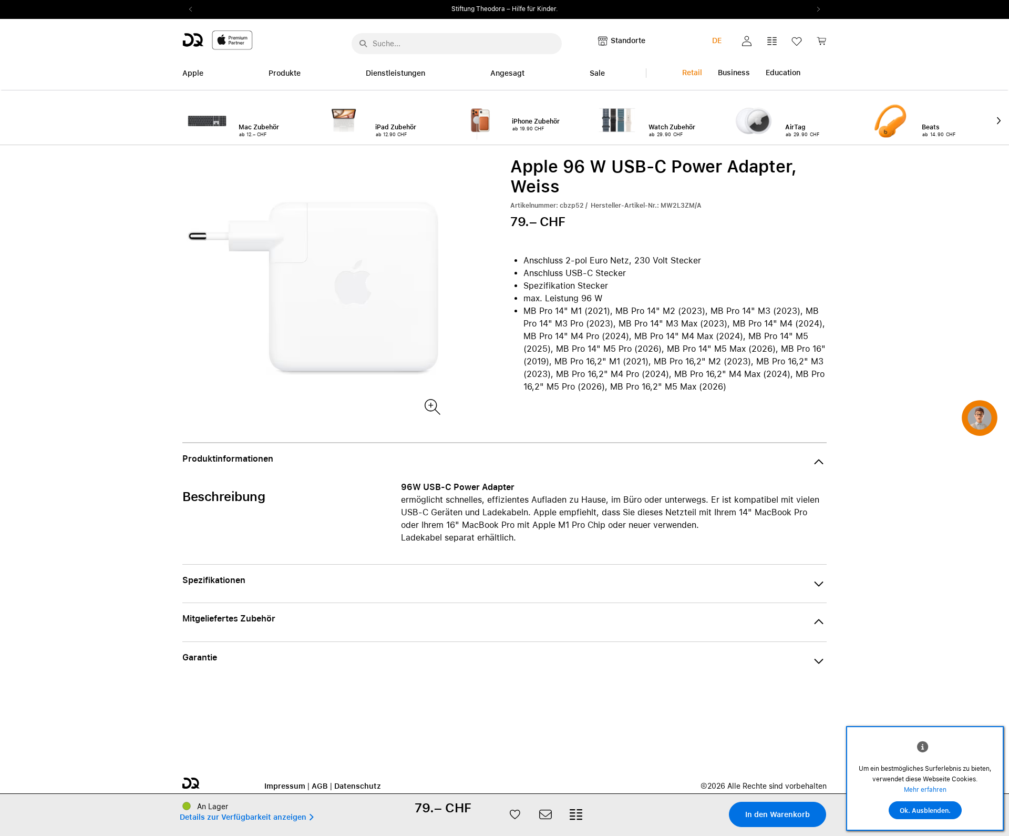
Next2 (815, 9)
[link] (821, 43)
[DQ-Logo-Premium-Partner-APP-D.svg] (217, 39)
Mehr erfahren (925, 789)
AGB (320, 786)
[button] (747, 41)
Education (783, 72)
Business (734, 72)
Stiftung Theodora (478, 9)
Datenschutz (357, 786)
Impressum (284, 786)
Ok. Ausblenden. (925, 810)
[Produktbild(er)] (431, 406)
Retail (692, 72)
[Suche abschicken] (363, 43)
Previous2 (194, 9)
